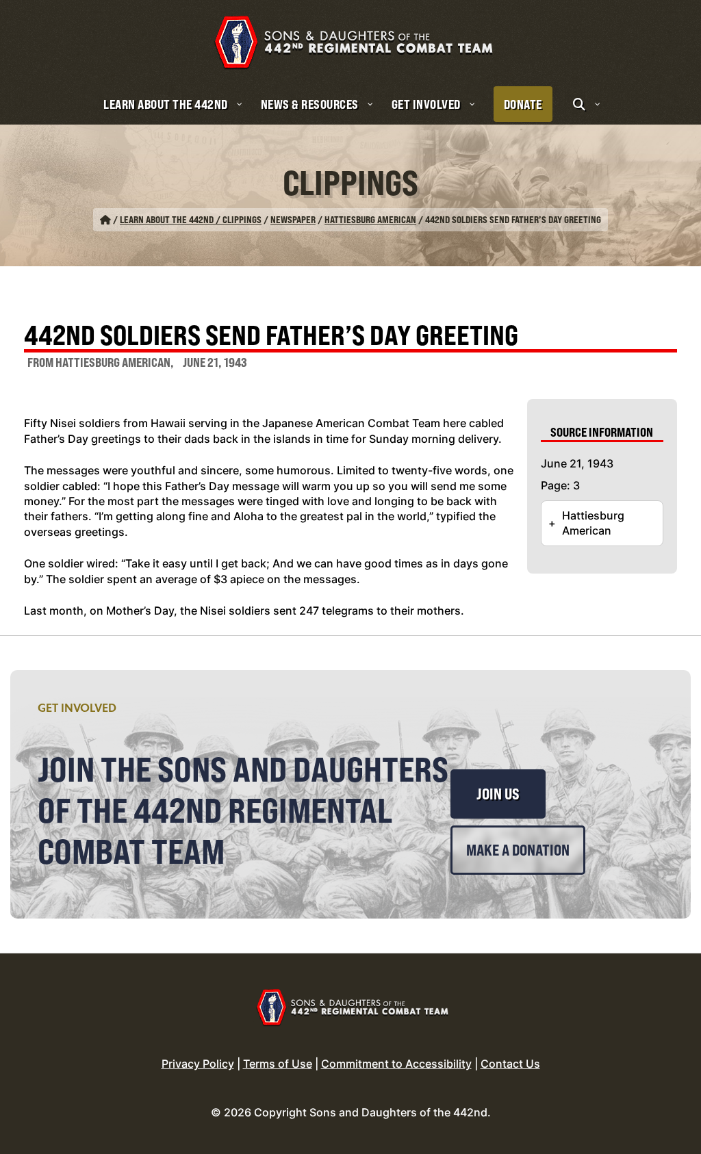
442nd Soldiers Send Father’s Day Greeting (271, 337)
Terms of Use (277, 1063)
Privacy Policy (198, 1063)
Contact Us (510, 1063)
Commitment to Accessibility (396, 1063)
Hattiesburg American (370, 219)
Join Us (498, 794)
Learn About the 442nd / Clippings (191, 219)
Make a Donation (518, 850)
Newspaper (293, 219)
